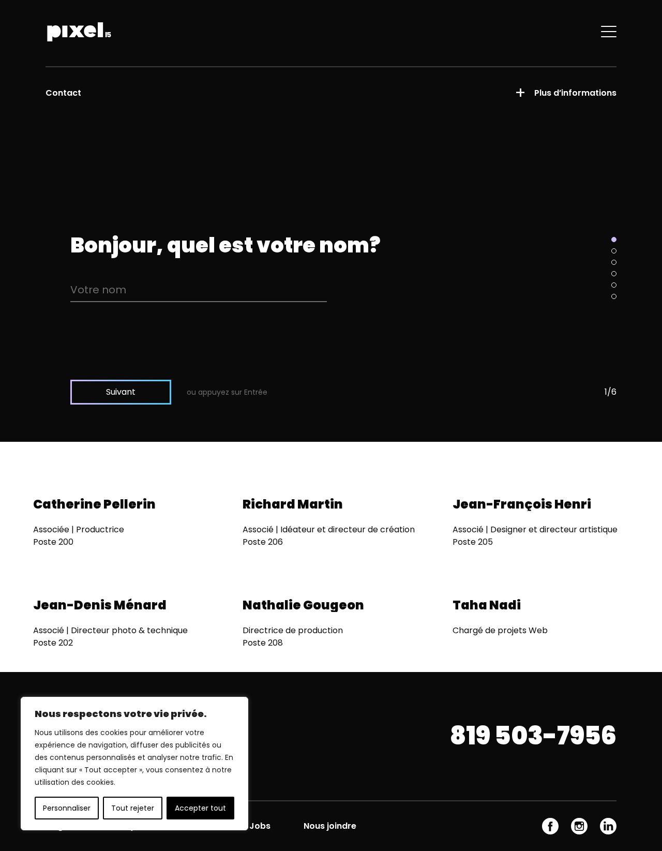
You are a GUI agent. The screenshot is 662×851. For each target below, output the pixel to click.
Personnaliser (67, 808)
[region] (134, 763)
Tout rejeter (132, 808)
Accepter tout (200, 808)
